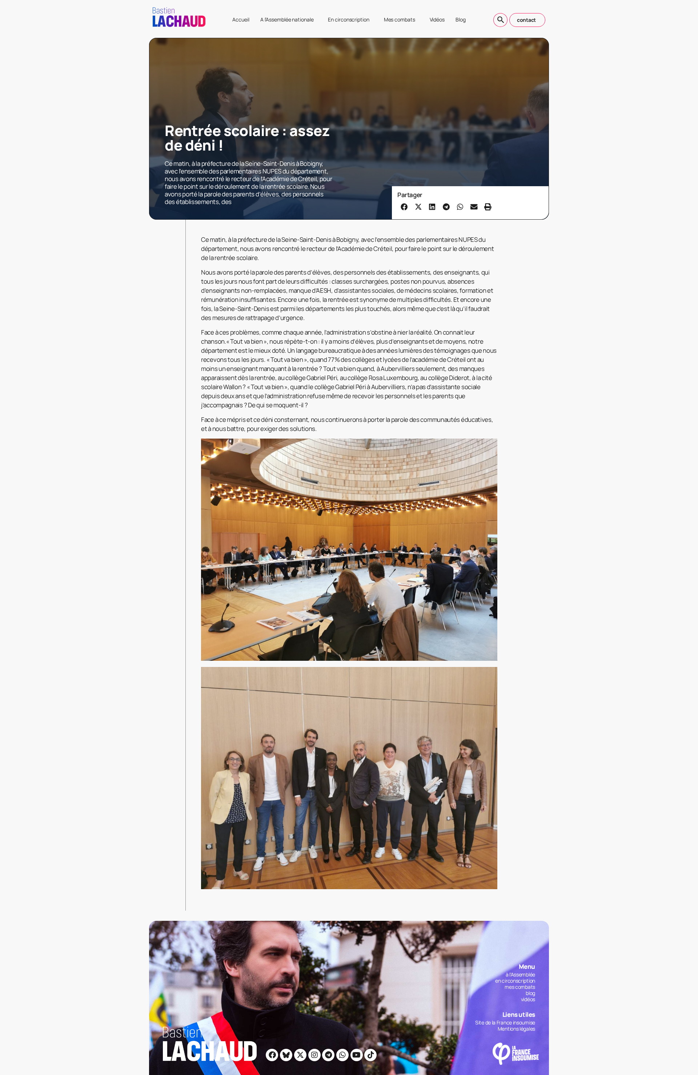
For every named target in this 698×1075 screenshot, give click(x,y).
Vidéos (437, 19)
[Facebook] (272, 1055)
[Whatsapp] (342, 1055)
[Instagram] (314, 1055)
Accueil (240, 19)
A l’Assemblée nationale (287, 19)
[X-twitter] (300, 1055)
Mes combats (399, 19)
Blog (461, 19)
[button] (404, 206)
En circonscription (348, 19)
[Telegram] (328, 1055)
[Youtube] (356, 1055)
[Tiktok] (370, 1055)
